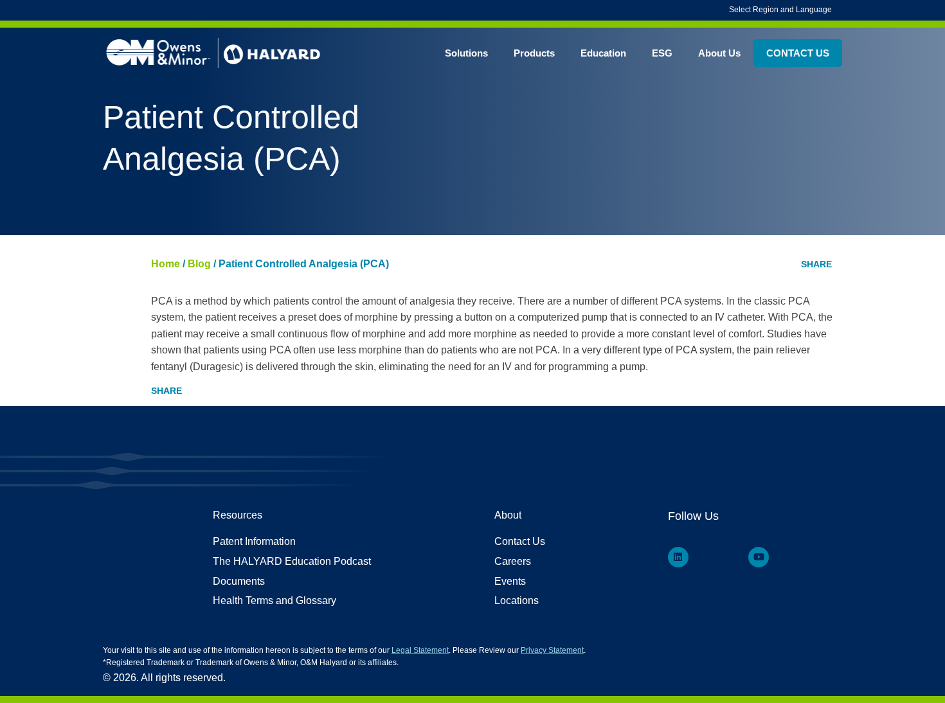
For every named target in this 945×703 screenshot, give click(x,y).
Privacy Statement (552, 650)
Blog (199, 263)
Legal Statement (420, 650)
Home (165, 263)
